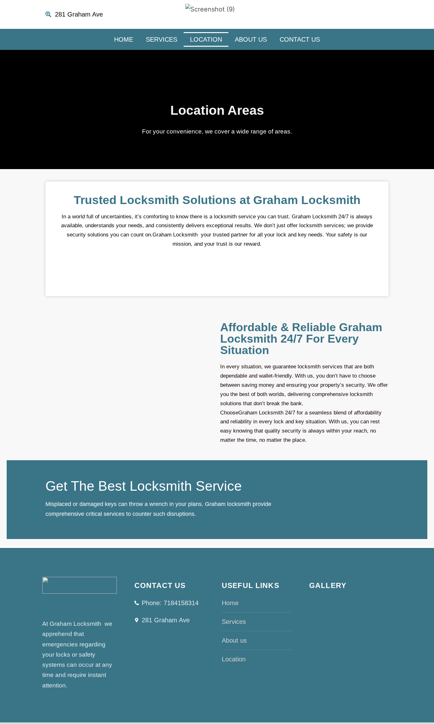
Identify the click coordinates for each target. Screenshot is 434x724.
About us (251, 39)
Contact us (300, 39)
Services (161, 39)
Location (206, 39)
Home (123, 39)
